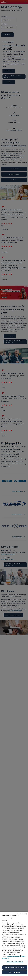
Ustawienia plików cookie (15, 961)
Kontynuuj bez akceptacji (21, 913)
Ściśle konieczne (14, 972)
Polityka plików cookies (13, 956)
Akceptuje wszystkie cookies (14, 967)
